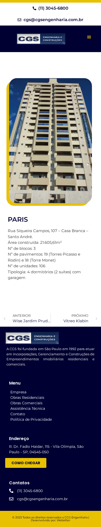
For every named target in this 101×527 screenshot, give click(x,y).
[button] (89, 36)
